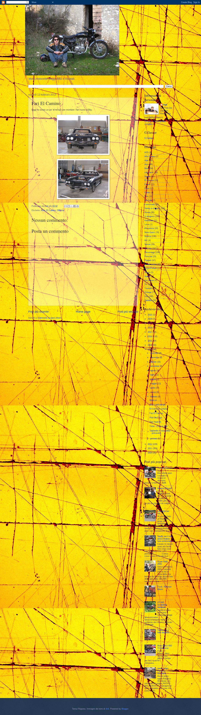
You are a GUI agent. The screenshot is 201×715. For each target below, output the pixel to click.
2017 (150, 332)
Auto (43, 210)
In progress (149, 216)
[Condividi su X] (71, 206)
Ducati (147, 176)
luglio (152, 375)
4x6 (107, 709)
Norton (147, 244)
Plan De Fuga (155, 417)
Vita (146, 296)
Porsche (148, 256)
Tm (145, 284)
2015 (150, 341)
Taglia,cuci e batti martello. (163, 631)
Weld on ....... (155, 400)
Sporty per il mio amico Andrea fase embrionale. (164, 538)
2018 (150, 328)
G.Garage (148, 138)
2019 (150, 323)
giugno (153, 379)
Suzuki (147, 276)
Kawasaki (148, 220)
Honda (147, 212)
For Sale (148, 200)
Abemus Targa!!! (164, 488)
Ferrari (147, 192)
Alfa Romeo (149, 156)
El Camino (51, 210)
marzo (153, 392)
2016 (150, 336)
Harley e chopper (152, 208)
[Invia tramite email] (65, 206)
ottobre (153, 362)
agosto (153, 370)
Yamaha (148, 300)
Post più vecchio (128, 311)
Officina (60, 210)
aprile (153, 388)
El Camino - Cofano (158, 409)
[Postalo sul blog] (68, 206)
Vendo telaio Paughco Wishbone (162, 670)
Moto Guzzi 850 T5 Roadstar (164, 646)
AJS (146, 152)
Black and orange (157, 404)
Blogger (125, 709)
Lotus (146, 224)
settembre (155, 366)
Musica (147, 236)
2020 (150, 319)
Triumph (148, 288)
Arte (146, 160)
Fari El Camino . (156, 413)
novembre (155, 357)
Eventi (147, 184)
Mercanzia (149, 228)
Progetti (148, 260)
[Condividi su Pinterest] (77, 206)
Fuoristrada (149, 204)
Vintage (147, 292)
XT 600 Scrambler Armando (162, 604)
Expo (146, 188)
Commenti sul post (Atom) (50, 318)
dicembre (154, 353)
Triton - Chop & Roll (158, 426)
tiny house (149, 280)
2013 (150, 349)
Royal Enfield (150, 268)
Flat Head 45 (155, 422)
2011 (150, 448)
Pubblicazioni (150, 264)
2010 (150, 453)
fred (165, 105)
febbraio (154, 396)
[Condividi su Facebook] (74, 206)
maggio (153, 383)
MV (146, 240)
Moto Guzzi (149, 232)
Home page (83, 311)
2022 (150, 315)
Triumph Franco (164, 468)
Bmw (146, 168)
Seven (147, 272)
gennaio (154, 438)
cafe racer (149, 172)
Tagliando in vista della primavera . (159, 431)
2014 (150, 345)
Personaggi (149, 252)
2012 (150, 444)
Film (146, 196)
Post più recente (38, 311)
